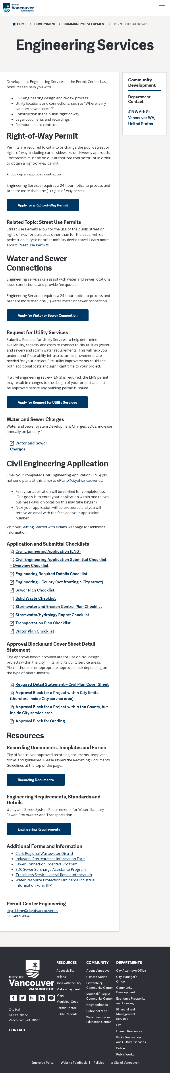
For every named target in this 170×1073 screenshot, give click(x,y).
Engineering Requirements (39, 829)
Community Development (85, 24)
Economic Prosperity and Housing (130, 1000)
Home (21, 24)
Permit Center (66, 1008)
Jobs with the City (68, 983)
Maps (60, 995)
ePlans (61, 977)
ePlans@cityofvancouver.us (79, 480)
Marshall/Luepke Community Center (99, 996)
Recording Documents (36, 779)
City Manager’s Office (126, 979)
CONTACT (17, 1030)
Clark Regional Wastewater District (44, 853)
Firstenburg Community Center (99, 985)
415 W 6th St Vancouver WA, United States (141, 118)
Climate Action (96, 977)
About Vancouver (98, 971)
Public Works (125, 1054)
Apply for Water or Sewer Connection (47, 315)
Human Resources (129, 1031)
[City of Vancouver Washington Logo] (18, 8)
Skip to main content (20, 38)
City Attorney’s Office (131, 971)
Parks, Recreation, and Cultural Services (131, 1039)
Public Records (66, 1014)
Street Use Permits (33, 245)
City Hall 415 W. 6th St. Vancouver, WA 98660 (24, 1014)
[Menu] (162, 8)
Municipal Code (67, 1002)
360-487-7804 (18, 916)
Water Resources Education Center (98, 1019)
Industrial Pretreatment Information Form (50, 858)
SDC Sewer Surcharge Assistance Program (50, 869)
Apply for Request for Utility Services (47, 402)
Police (120, 1048)
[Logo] (31, 975)
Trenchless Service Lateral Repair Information (53, 874)
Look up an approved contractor (35, 174)
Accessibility (65, 971)
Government (45, 24)
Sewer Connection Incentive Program (46, 864)
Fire (119, 1025)
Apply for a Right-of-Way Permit (43, 205)
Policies (98, 1063)
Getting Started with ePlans (44, 527)
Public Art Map (96, 1011)
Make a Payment (68, 989)
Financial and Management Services (125, 1014)
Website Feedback (74, 1063)
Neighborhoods (97, 1005)
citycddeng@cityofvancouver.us (32, 910)
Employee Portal (42, 1063)
